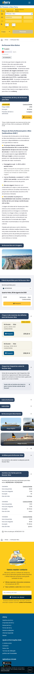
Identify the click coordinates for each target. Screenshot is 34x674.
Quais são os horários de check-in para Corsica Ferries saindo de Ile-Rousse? (14, 386)
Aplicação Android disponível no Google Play (6, 666)
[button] (17, 288)
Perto (30, 670)
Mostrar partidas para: (8, 285)
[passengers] (27, 448)
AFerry (4, 617)
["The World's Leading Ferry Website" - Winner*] (6, 3)
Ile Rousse (23, 297)
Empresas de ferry (8, 623)
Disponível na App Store (6, 663)
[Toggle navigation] (29, 2)
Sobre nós (5, 648)
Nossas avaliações (8, 630)
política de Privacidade (25, 602)
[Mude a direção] (32, 14)
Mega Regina (11, 428)
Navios (4, 635)
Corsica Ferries (27, 104)
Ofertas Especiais (7, 633)
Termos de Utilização (8, 651)
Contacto (5, 646)
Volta (3, 11)
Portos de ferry (7, 628)
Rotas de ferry (6, 625)
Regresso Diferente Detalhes (19, 10)
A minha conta (7, 643)
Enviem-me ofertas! (18, 597)
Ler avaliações (7, 57)
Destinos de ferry (7, 620)
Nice (29, 297)
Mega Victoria (22, 443)
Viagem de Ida (9, 11)
